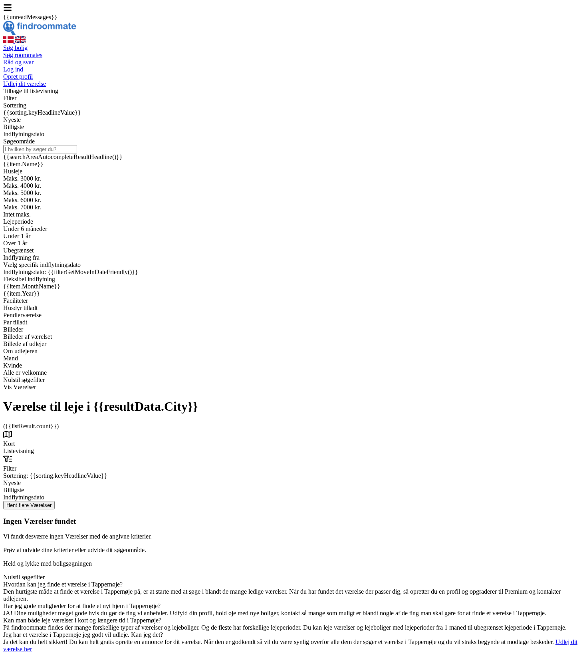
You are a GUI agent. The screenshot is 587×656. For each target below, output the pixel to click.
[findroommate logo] (39, 32)
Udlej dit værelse (24, 83)
